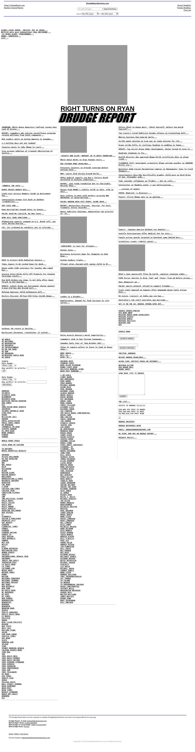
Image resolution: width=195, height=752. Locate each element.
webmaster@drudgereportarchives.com (35, 738)
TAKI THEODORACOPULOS (71, 576)
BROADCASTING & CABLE (12, 479)
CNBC (4, 495)
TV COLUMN (65, 580)
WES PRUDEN (65, 551)
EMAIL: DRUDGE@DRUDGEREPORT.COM (134, 430)
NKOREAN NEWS (8, 608)
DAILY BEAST (7, 501)
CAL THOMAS (65, 578)
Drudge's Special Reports (13, 8)
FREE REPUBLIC (9, 538)
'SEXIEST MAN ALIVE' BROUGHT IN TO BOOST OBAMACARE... (88, 156)
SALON (4, 632)
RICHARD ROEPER (67, 559)
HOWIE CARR (65, 401)
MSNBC (4, 574)
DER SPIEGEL (7, 513)
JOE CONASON (66, 411)
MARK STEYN (65, 572)
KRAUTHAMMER (66, 505)
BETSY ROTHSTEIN (68, 561)
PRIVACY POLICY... (128, 438)
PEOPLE (5, 610)
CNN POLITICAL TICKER (12, 499)
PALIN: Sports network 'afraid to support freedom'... (146, 286)
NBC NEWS (6, 584)
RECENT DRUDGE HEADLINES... (132, 357)
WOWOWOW (5, 696)
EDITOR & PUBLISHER (11, 519)
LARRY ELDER (66, 435)
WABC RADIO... (67, 353)
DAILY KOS (6, 505)
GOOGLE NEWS (124, 331)
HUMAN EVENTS (8, 552)
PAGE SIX (64, 541)
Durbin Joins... (68, 250)
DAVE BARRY (65, 381)
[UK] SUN (6, 670)
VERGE (4, 680)
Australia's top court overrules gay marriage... (143, 300)
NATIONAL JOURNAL (10, 580)
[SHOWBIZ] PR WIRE (11, 427)
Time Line (187, 10)
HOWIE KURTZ (66, 515)
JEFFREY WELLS (67, 588)
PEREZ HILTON (66, 477)
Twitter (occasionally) (38, 725)
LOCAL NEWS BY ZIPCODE (13, 445)
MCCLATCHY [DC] (9, 417)
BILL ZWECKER (66, 602)
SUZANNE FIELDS (67, 441)
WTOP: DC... (66, 357)
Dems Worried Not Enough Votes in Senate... (24, 210)
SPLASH (5, 644)
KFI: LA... (65, 355)
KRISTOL (64, 509)
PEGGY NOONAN (66, 533)
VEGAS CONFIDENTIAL (69, 586)
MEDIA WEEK (7, 570)
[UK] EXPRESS (8, 664)
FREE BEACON (7, 536)
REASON (5, 624)
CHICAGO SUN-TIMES (11, 489)
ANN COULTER (66, 417)
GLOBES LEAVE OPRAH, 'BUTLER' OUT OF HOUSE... (24, 30)
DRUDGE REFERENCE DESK (130, 426)
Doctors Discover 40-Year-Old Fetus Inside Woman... (28, 296)
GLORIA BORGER (67, 393)
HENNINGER (65, 473)
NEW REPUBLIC (8, 586)
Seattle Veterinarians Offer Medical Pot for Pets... (146, 233)
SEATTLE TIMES (9, 636)
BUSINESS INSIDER (10, 481)
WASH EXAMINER (9, 686)
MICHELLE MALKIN (68, 527)
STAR (4, 646)
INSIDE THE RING (68, 487)
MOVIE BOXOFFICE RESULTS (14, 451)
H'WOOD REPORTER (10, 548)
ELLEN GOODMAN (67, 461)
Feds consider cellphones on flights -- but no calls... (147, 181)
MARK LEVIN (65, 517)
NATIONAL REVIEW (10, 582)
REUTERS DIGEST (126, 317)
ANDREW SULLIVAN (68, 574)
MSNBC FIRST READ (68, 367)
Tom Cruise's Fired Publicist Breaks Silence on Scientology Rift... (154, 133)
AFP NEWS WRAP (125, 313)
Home (11, 734)
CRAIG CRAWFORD (67, 419)
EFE (3, 405)
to (100, 14)
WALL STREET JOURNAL (12, 684)
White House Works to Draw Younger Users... (82, 160)
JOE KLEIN (65, 501)
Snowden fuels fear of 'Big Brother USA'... (82, 343)
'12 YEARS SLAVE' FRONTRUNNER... (17, 34)
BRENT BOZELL (66, 395)
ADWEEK (5, 461)
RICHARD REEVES (67, 555)
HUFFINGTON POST (10, 550)
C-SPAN (5, 487)
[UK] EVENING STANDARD (13, 662)
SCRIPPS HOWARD (9, 429)
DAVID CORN (65, 415)
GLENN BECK (65, 387)
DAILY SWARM (7, 507)
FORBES (5, 528)
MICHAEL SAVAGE (67, 563)
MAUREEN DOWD (66, 431)
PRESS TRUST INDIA (11, 423)
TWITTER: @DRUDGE (127, 353)
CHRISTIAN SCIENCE (11, 493)
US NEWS (5, 674)
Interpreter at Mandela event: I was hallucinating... (146, 185)
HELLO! (5, 544)
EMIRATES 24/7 (9, 520)
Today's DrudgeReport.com (14, 5)
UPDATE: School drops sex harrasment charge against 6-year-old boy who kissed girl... (28, 287)
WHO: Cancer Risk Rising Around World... (81, 174)
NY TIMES (6, 596)
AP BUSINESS (7, 345)
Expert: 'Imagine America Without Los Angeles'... (144, 230)
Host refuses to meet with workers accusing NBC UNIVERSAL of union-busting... (84, 197)
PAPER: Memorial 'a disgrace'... (135, 193)
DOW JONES (6, 403)
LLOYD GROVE (66, 463)
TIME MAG (6, 652)
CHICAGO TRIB (8, 491)
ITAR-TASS (6, 413)
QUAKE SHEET (124, 369)
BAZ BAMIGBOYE (67, 379)
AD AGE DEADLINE (10, 459)
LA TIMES (6, 566)
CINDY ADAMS (66, 377)
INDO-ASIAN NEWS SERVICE (14, 407)
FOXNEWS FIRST (67, 363)
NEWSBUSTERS (7, 600)
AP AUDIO (6, 357)
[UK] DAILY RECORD (11, 660)
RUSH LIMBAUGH (67, 521)
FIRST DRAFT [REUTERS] (71, 445)
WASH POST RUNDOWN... (71, 371)
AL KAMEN (64, 493)
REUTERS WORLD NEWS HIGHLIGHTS (134, 315)
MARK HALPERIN (67, 467)
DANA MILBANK (66, 529)
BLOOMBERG (6, 397)
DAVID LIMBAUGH (67, 519)
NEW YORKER (7, 598)
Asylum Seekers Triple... (73, 260)
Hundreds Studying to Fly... (133, 153)
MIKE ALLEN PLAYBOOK (70, 365)
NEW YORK (6, 588)
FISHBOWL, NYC (67, 449)
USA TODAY (6, 676)
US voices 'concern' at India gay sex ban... (141, 296)
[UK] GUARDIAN (9, 666)
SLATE (4, 640)
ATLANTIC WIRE (9, 395)
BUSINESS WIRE (9, 399)
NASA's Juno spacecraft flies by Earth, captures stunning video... (153, 274)
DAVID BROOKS (66, 397)
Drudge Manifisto (31, 723)
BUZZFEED (6, 483)
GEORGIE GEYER (67, 457)
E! (3, 515)
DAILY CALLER (8, 503)
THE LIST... (124, 402)
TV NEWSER (65, 582)
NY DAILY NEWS (9, 590)
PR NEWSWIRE (7, 425)
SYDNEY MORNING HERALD (13, 648)
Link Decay (24, 734)
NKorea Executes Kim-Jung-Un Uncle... (138, 137)
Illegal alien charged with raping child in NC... (85, 264)
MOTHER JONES (8, 572)
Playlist (26, 727)
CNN (3, 497)
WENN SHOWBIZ (8, 433)
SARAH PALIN (66, 543)
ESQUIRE (5, 524)
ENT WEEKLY (7, 522)
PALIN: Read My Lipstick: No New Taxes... (23, 214)
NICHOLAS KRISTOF (68, 507)
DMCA (16, 734)
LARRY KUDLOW (66, 513)
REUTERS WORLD (125, 319)
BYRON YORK (65, 598)
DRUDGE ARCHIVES (127, 422)
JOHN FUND (65, 453)
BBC (3, 463)
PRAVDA (5, 419)
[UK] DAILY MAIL (10, 656)
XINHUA (5, 435)
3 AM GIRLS (65, 375)
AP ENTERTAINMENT (10, 347)
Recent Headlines (184, 5)
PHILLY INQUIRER (10, 612)
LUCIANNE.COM (8, 568)
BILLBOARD (6, 469)
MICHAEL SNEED (67, 568)
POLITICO (6, 618)
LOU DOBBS (65, 427)
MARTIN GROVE (66, 465)
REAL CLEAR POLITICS (12, 622)
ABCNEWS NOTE (66, 361)
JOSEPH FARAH (66, 439)
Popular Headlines (184, 8)
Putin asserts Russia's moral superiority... (83, 335)
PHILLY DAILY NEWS (11, 614)
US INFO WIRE (8, 431)
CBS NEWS (6, 485)
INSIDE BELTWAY (67, 485)
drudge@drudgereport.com (37, 721)
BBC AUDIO (6, 465)
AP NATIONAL (7, 341)
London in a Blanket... (72, 297)
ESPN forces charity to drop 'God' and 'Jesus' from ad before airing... (156, 278)
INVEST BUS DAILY (10, 560)
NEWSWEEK (6, 606)
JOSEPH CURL (66, 425)
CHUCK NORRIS (66, 535)
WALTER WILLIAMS (68, 594)
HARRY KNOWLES (67, 503)
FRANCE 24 (6, 534)
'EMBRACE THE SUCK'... (13, 186)
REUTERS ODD (124, 323)
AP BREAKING (7, 353)
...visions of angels (129, 189)
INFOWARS (6, 558)
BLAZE (4, 471)
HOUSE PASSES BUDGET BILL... (16, 190)
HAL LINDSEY (66, 523)
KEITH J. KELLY (67, 497)
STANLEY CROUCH (67, 423)
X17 (3, 698)
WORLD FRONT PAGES (11, 441)
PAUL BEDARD (66, 389)
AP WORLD (6, 339)
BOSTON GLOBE (8, 473)
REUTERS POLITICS (127, 321)
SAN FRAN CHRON (9, 634)
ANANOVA (5, 391)
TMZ (3, 654)
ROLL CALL (6, 628)
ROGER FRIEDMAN (67, 451)
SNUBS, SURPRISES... (11, 36)
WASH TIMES (7, 690)
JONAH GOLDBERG (67, 459)
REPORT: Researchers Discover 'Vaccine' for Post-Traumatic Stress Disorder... (85, 207)
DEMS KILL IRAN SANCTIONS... (16, 218)
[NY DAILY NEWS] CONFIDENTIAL (75, 413)
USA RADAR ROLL (126, 367)
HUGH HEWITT (66, 479)
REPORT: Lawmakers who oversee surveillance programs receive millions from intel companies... (29, 134)
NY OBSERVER (7, 592)
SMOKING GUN (7, 642)
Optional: (79, 14)
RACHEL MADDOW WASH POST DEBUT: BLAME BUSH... (83, 202)
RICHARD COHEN (67, 409)
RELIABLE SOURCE (68, 557)
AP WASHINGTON (9, 343)
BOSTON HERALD (9, 475)
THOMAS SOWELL (67, 570)
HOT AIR (5, 542)
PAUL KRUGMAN (66, 511)
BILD (4, 467)
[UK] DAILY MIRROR (11, 658)
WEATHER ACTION (126, 365)
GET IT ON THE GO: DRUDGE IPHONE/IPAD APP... (141, 304)
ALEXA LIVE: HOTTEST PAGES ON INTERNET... (140, 361)
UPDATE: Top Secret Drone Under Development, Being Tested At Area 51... (156, 149)
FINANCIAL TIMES (10, 526)
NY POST (5, 594)
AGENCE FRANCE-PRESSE (129, 311)
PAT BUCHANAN (66, 399)
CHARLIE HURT (66, 481)
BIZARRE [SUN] (67, 391)
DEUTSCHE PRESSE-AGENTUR (14, 401)
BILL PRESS (65, 549)
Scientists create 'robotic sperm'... (138, 241)
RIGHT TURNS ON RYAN (98, 108)
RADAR (4, 620)
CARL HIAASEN (66, 471)
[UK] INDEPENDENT (10, 668)
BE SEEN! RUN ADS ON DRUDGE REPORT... (138, 434)
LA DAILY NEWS (9, 564)
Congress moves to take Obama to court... (23, 147)
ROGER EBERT (66, 433)
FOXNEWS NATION (9, 532)
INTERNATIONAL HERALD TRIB (15, 556)
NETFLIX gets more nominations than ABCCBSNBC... (26, 32)
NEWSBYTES (6, 602)
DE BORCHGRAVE (67, 429)
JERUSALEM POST (9, 562)
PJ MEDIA (6, 616)
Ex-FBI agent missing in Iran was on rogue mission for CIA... (150, 141)
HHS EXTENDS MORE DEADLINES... (75, 164)
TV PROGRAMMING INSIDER (72, 584)
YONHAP (5, 437)
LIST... (4, 38)
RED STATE (6, 626)
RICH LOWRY (65, 525)
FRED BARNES (66, 383)
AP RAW (5, 351)
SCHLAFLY (64, 564)
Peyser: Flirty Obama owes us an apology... (141, 197)
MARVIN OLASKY (67, 537)
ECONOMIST (6, 517)
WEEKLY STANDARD (10, 692)
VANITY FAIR (7, 678)
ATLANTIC (6, 393)
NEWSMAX (5, 604)
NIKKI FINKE (66, 443)
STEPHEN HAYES (67, 469)
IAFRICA (5, 554)
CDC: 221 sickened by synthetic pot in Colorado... (28, 228)
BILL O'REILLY (67, 539)
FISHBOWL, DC (66, 447)
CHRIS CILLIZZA (67, 405)
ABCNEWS (5, 455)
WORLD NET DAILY (10, 694)
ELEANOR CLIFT (67, 407)
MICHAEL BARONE (67, 385)
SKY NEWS (6, 638)
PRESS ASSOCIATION (11, 421)
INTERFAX (6, 409)
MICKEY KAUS (66, 495)
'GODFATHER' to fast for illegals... (79, 246)
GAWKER (5, 540)
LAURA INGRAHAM (67, 483)
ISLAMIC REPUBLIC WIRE (13, 411)
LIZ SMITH (65, 566)
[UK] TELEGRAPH (9, 672)
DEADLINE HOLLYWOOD (11, 511)
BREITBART (6, 477)
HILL (4, 546)
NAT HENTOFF (66, 475)
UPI (120, 325)
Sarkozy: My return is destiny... (19, 329)
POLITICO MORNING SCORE (72, 369)
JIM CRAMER (65, 421)
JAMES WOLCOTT (67, 596)
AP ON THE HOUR (9, 349)
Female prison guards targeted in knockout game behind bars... (151, 237)
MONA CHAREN (66, 403)
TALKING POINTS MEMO (12, 650)
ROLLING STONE (9, 630)
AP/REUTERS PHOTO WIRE (13, 355)
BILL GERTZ (65, 455)
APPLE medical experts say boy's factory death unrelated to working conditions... (84, 179)
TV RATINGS (7, 449)
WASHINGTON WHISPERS (70, 590)
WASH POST (6, 688)
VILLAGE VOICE (9, 682)
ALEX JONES (65, 491)
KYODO (4, 415)
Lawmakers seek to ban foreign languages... (82, 339)
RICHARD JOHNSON (68, 489)
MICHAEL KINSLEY (68, 499)
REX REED (64, 553)
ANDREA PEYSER (67, 545)
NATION (5, 576)
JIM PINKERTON (67, 547)
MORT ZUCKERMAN (67, 600)
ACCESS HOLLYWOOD (10, 457)
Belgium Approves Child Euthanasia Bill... (23, 292)
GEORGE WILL (66, 592)
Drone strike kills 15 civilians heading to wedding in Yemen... (151, 145)
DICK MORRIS (66, 531)
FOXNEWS (5, 530)
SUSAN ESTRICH (67, 437)
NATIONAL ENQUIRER (11, 578)
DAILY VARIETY (9, 509)
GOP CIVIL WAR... (10, 206)
